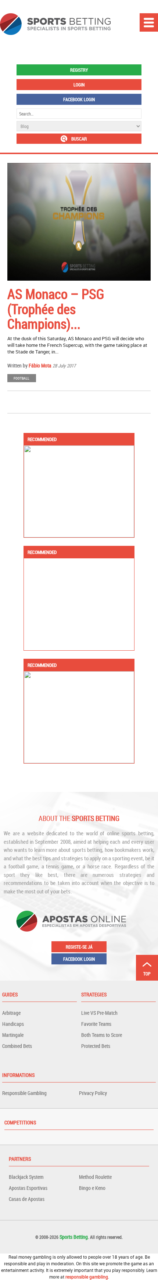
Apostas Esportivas (28, 1187)
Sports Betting (74, 1236)
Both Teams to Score (101, 1034)
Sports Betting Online (55, 24)
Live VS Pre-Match (99, 1012)
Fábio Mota (40, 365)
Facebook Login (79, 99)
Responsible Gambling (24, 1092)
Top (147, 974)
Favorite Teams (96, 1023)
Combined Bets (17, 1045)
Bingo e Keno (92, 1187)
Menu (149, 22)
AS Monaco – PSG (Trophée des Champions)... (55, 309)
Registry (79, 70)
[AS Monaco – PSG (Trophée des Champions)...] (79, 222)
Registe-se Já (79, 947)
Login (79, 85)
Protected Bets (95, 1045)
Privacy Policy (93, 1092)
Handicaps (13, 1023)
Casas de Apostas (26, 1198)
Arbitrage (11, 1012)
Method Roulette (95, 1176)
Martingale (13, 1034)
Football (21, 378)
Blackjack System (26, 1176)
